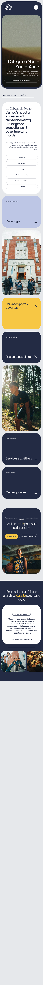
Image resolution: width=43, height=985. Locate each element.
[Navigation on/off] (36, 7)
